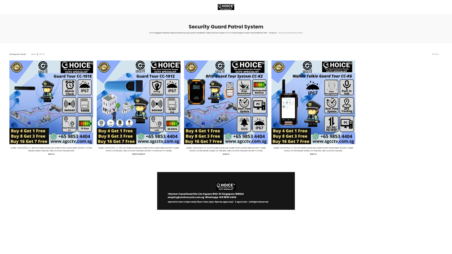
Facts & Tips (31, 7)
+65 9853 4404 (227, 197)
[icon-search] (441, 7)
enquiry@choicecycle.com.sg (186, 197)
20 (40, 54)
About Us (16, 7)
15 (37, 54)
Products (273, 33)
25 (43, 54)
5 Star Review (46, 7)
